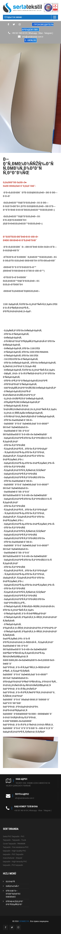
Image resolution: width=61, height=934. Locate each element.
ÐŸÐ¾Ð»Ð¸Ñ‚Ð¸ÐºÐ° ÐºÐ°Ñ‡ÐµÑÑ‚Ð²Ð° (14, 902)
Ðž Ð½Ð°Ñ (10, 881)
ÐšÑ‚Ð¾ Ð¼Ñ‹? (12, 886)
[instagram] (20, 24)
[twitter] (14, 24)
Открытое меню (13, 17)
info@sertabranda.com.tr (32, 37)
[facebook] (8, 24)
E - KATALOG (30, 40)
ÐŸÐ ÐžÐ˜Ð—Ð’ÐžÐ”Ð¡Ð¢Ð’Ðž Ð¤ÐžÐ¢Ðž (13, 894)
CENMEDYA (24, 921)
